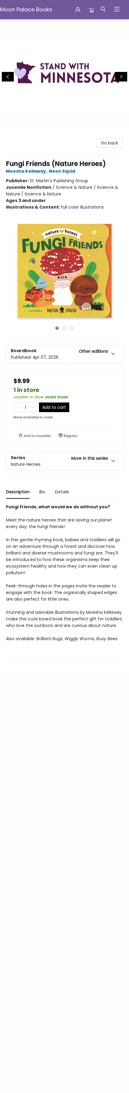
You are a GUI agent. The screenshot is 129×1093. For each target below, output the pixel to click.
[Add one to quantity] (33, 407)
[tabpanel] (64, 581)
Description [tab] (18, 492)
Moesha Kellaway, (27, 171)
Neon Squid (62, 171)
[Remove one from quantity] (17, 407)
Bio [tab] (42, 492)
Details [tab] (62, 492)
